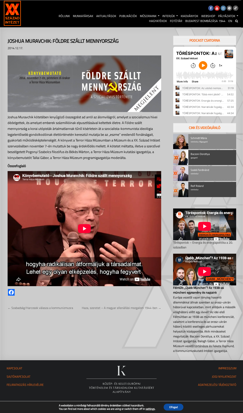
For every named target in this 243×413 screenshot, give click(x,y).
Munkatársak (83, 16)
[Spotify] (229, 8)
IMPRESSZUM (227, 368)
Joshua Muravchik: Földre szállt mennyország (63, 41)
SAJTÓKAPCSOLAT (18, 376)
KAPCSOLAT (14, 368)
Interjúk (168, 16)
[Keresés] (236, 20)
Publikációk (128, 16)
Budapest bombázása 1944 (205, 21)
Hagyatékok (158, 21)
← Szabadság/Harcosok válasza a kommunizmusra (40, 308)
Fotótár (176, 21)
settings (150, 409)
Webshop (208, 16)
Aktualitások (106, 16)
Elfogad (173, 407)
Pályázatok (226, 16)
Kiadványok (189, 16)
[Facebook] (211, 8)
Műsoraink (148, 16)
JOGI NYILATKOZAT (224, 376)
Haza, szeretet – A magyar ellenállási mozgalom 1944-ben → (121, 308)
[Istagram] (223, 8)
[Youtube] (217, 8)
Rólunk (64, 16)
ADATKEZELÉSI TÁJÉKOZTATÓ (217, 384)
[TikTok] (235, 8)
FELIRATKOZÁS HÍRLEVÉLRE (25, 384)
